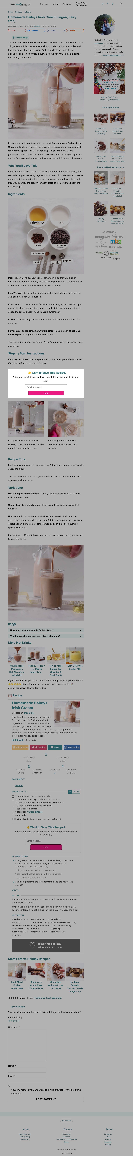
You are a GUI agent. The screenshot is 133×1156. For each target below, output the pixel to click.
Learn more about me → (113, 55)
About (55, 4)
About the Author (25, 1134)
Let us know (44, 947)
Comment (14, 1027)
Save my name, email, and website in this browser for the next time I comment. (46, 1092)
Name (12, 1066)
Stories (66, 1142)
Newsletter (66, 1134)
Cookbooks (66, 1137)
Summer (67, 4)
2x (74, 791)
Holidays (27, 12)
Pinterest (108, 1144)
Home (10, 12)
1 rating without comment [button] (48, 998)
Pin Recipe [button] (39, 747)
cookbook (98, 43)
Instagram (108, 1134)
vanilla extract (35, 812)
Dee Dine (29, 713)
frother (19, 785)
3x (78, 791)
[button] (13, 740)
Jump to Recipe (22, 38)
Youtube (108, 1139)
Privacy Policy (25, 1137)
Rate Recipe (73, 747)
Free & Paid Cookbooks (81, 4)
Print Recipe (22, 747)
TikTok (108, 1137)
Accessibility (25, 1139)
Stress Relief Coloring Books (66, 1139)
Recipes (44, 4)
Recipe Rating (15, 1017)
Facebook (108, 1142)
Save (56, 747)
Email (11, 1076)
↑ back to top (66, 1120)
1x (70, 791)
